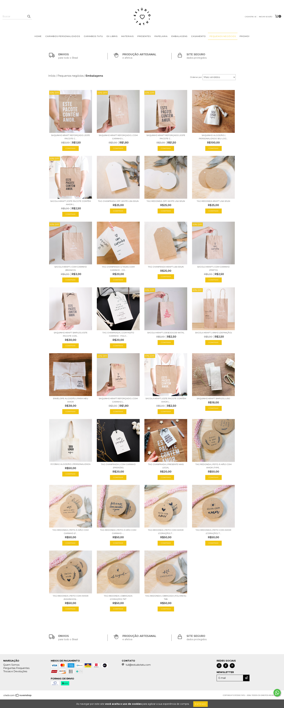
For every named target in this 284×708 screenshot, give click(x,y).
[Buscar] (28, 16)
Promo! (244, 36)
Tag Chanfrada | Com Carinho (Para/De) (118, 466)
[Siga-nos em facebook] (225, 665)
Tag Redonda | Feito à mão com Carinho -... (118, 531)
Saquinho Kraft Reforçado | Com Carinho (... (118, 137)
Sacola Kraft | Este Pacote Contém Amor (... (70, 203)
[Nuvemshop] (17, 696)
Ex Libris (112, 36)
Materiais (127, 36)
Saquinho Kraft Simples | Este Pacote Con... (70, 334)
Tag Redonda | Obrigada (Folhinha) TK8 (165, 597)
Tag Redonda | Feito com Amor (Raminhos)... (70, 597)
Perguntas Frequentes (16, 668)
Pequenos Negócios (223, 36)
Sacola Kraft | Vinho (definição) (213, 332)
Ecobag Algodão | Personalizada (71, 464)
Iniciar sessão (265, 17)
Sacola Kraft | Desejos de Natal (165, 332)
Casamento (198, 36)
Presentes (144, 36)
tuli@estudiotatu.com (138, 664)
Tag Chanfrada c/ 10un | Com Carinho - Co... (118, 268)
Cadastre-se (251, 17)
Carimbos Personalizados (62, 36)
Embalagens (179, 36)
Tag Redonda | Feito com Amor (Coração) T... (166, 531)
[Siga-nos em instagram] (219, 665)
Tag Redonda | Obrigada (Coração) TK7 (118, 597)
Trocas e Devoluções (15, 671)
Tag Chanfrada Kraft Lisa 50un (166, 267)
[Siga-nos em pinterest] (232, 665)
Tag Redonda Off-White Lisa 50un (166, 201)
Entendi (200, 704)
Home (38, 36)
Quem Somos (11, 664)
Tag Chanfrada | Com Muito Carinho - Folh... (118, 334)
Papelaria (161, 36)
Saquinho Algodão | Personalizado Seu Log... (213, 137)
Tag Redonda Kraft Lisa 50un (213, 201)
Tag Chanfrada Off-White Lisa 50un (118, 201)
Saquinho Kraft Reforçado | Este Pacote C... (70, 137)
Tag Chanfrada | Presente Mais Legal (166, 466)
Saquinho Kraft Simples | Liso (213, 398)
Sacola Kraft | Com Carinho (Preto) (213, 268)
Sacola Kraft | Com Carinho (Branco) (70, 268)
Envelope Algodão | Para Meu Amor (70, 400)
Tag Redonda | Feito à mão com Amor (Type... (213, 466)
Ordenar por (196, 77)
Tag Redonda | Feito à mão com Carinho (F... (70, 531)
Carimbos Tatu (93, 36)
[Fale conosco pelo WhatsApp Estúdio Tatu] (277, 693)
